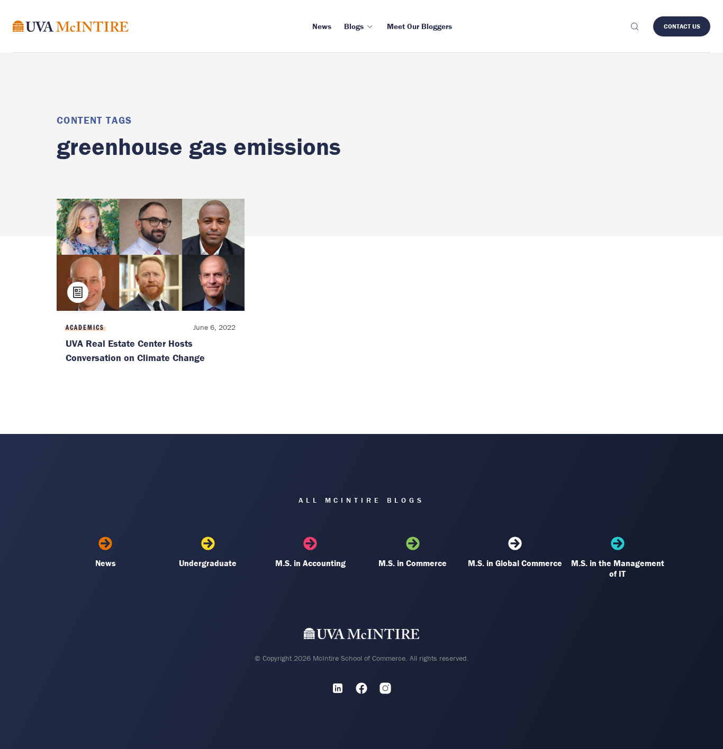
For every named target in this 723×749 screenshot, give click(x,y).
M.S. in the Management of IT (617, 568)
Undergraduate (208, 563)
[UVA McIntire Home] (362, 636)
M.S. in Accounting (310, 563)
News (105, 563)
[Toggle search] (634, 26)
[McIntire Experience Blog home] (71, 26)
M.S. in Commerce (412, 563)
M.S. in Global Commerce (515, 563)
